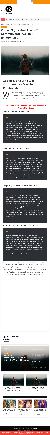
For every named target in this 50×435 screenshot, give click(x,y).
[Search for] (48, 10)
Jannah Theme (5, 432)
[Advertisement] (25, 8)
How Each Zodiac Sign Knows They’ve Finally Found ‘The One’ (15, 359)
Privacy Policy (30, 430)
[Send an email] (8, 41)
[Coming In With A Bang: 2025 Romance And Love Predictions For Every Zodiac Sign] (25, 404)
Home (3, 24)
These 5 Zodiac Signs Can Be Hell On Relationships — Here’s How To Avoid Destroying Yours (9, 411)
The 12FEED (15, 336)
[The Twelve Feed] (9, 10)
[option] (25, 358)
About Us (19, 430)
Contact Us (24, 430)
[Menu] (1, 10)
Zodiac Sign (7, 24)
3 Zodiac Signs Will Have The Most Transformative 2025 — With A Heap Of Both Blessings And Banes (40, 411)
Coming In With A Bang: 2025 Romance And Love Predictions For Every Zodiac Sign (24, 411)
